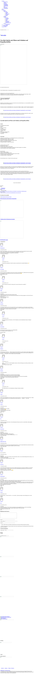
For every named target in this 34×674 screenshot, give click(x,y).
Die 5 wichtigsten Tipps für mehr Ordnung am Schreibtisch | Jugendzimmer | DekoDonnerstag (13, 191)
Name (1, 519)
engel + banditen (2, 269)
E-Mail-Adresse (2, 521)
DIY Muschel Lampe (4, 239)
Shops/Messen (6, 8)
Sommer (7, 12)
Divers (5, 23)
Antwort (1, 246)
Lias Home (1, 404)
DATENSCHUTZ (7, 670)
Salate (6, 20)
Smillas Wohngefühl (2, 476)
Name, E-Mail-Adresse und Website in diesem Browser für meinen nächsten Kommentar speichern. (15, 524)
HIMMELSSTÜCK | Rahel (3, 441)
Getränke (7, 17)
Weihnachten (7, 13)
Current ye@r (2, 530)
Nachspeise (7, 21)
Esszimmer (5, 3)
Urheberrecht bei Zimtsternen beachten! (7, 219)
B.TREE (1, 290)
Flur (4, 6)
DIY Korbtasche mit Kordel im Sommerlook (8, 198)
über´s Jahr (5, 11)
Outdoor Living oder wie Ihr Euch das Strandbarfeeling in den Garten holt (10, 192)
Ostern (7, 15)
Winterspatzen (1, 464)
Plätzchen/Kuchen (8, 22)
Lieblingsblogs (8, 24)
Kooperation (5, 25)
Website (1, 522)
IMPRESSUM (2, 670)
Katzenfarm (1, 370)
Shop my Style (4, 26)
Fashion (5, 16)
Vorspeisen (7, 18)
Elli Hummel (1, 348)
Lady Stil (3, 316)
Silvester (7, 14)
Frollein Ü (1, 394)
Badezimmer (5, 7)
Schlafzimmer (6, 4)
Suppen (7, 19)
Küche (5, 2)
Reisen (5, 10)
